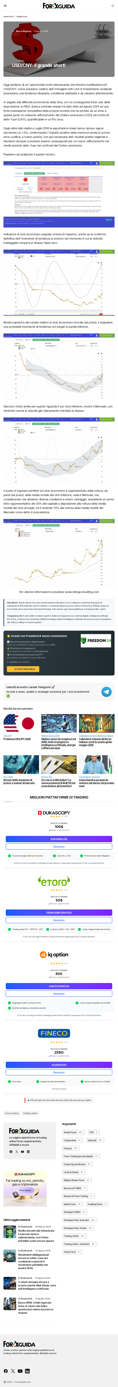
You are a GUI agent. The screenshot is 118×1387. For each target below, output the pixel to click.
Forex (11, 16)
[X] (17, 1152)
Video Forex (71, 1252)
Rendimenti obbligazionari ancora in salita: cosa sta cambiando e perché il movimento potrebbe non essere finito (33, 1261)
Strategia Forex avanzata (79, 1220)
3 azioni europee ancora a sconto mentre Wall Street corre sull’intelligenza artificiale (37, 1285)
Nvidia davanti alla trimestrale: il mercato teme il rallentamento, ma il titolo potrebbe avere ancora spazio (36, 1235)
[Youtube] (22, 1152)
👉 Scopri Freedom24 (23, 669)
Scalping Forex (97, 1204)
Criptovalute (72, 1140)
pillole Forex (72, 1204)
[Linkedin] (28, 1152)
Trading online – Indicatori (79, 1244)
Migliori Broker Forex (76, 1180)
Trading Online (74, 1236)
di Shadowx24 (25, 1226)
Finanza (70, 1148)
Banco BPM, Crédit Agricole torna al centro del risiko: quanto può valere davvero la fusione (35, 1307)
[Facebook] (11, 1152)
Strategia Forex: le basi (77, 1228)
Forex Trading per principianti (81, 1156)
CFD (93, 1132)
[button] (5, 5)
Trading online (30, 1113)
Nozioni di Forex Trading (78, 1196)
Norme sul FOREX (74, 1188)
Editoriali (95, 1140)
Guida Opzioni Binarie (77, 1164)
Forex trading (11, 1113)
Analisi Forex (22, 16)
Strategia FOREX (74, 1212)
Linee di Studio (73, 1172)
